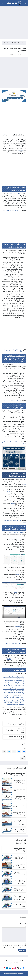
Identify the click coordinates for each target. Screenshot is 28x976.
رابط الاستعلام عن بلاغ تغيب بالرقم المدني (13, 695)
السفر (5, 429)
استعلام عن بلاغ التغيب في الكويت (15, 704)
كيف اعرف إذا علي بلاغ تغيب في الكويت (14, 690)
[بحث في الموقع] (2, 3)
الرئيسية (23, 42)
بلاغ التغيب (12, 380)
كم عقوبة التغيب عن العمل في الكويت (14, 680)
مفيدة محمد (19, 54)
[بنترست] (4, 968)
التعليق (24, 926)
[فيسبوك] (24, 751)
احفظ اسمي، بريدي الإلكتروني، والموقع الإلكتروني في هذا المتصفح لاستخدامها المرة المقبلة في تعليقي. (14, 946)
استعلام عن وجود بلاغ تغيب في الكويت (14, 682)
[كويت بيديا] (14, 3)
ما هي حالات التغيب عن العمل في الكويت (13, 685)
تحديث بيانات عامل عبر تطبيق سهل (11, 210)
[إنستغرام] (15, 968)
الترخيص (12, 503)
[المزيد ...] (4, 751)
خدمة (17, 574)
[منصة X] (18, 968)
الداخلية (4, 276)
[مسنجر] (19, 751)
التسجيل (15, 592)
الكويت (9, 658)
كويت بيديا (20, 150)
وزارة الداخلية (21, 843)
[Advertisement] (14, 22)
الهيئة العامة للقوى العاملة (15, 193)
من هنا (8, 491)
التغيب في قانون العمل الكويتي (16, 683)
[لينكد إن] (7, 968)
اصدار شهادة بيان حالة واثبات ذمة (12, 400)
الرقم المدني (18, 626)
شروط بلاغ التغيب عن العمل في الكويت (14, 700)
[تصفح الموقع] (25, 3)
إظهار (5, 135)
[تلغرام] (10, 968)
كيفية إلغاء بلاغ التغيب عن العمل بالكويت (13, 688)
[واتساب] (14, 751)
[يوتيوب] (12, 968)
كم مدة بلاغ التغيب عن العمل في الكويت (14, 702)
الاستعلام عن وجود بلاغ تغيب (16, 532)
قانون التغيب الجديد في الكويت (16, 687)
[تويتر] (9, 751)
